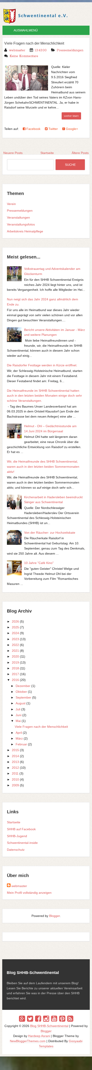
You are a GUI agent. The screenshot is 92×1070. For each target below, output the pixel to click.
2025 (15, 627)
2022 (15, 645)
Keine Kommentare (24, 56)
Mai (18, 721)
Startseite (13, 822)
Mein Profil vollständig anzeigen (29, 892)
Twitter (53, 129)
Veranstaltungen (18, 217)
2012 (15, 767)
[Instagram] (46, 1019)
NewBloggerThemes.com (28, 1041)
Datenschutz (16, 849)
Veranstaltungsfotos (21, 224)
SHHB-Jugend (17, 836)
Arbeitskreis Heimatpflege (25, 231)
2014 (15, 756)
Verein (11, 204)
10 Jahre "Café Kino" (39, 563)
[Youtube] (54, 1019)
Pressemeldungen (70, 50)
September (23, 697)
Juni (18, 715)
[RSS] (70, 1019)
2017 (15, 674)
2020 (15, 656)
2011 (15, 773)
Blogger (54, 916)
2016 (15, 680)
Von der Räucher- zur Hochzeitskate (49, 532)
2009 (15, 785)
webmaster (19, 886)
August (20, 703)
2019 (15, 662)
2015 (15, 750)
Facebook (32, 129)
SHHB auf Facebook (21, 829)
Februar (21, 744)
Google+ (71, 129)
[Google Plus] (22, 1019)
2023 (15, 639)
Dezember (23, 686)
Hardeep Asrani (39, 1036)
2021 (15, 650)
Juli (18, 709)
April (19, 732)
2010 (15, 779)
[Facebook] (38, 1019)
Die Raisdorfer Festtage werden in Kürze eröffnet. (42, 365)
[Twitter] (30, 1019)
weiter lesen (71, 115)
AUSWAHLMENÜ (26, 30)
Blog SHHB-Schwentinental (49, 1026)
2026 (15, 621)
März (19, 738)
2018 (15, 668)
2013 (15, 762)
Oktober (21, 691)
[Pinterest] (62, 1019)
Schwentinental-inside (22, 843)
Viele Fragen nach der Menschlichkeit (34, 43)
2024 (15, 633)
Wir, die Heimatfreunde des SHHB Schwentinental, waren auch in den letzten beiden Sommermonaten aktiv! (43, 467)
